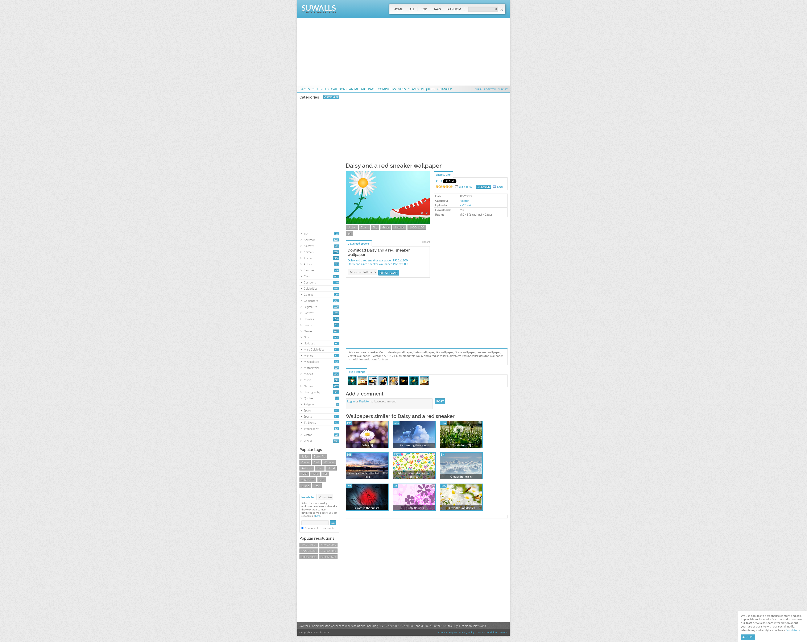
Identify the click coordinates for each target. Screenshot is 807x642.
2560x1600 (328, 551)
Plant (315, 474)
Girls (402, 89)
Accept (748, 637)
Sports (308, 416)
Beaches (309, 270)
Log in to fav (465, 186)
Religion (309, 404)
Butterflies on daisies (461, 508)
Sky (375, 227)
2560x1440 (308, 551)
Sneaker (399, 227)
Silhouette (307, 480)
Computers (387, 89)
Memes (308, 355)
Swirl (319, 468)
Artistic (308, 264)
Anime (354, 89)
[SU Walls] (319, 12)
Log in (351, 401)
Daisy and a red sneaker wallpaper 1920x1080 (377, 264)
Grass (385, 227)
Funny (308, 325)
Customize (331, 97)
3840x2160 (328, 557)
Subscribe (310, 528)
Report (426, 241)
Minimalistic (311, 361)
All (411, 9)
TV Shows (310, 422)
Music (307, 380)
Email (500, 186)
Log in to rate (444, 186)
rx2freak (465, 205)
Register (490, 89)
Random (454, 9)
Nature (308, 386)
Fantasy (309, 313)
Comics (308, 294)
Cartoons (339, 89)
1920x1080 (308, 545)
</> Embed (483, 186)
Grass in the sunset (367, 508)
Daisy (364, 227)
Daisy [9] (367, 445)
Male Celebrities (314, 349)
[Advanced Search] (501, 9)
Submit (503, 89)
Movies (413, 89)
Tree (317, 486)
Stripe (305, 456)
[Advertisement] (403, 51)
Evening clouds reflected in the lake (367, 474)
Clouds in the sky (461, 476)
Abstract (368, 89)
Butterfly (319, 456)
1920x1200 (328, 545)
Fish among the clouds (414, 445)
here (317, 515)
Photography (312, 392)
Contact (442, 632)
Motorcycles (311, 367)
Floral (331, 468)
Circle (305, 462)
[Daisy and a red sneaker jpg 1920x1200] (388, 222)
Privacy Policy (466, 632)
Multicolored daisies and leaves (414, 474)
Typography (311, 428)
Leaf (304, 474)
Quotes (308, 398)
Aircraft (309, 246)
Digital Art (310, 306)
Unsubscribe (328, 528)
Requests (428, 89)
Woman (329, 462)
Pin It (439, 181)
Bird (316, 462)
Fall (325, 474)
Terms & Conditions (487, 632)
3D (306, 233)
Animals (309, 252)
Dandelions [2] (461, 445)
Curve (305, 486)
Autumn (306, 468)
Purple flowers (414, 508)
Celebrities (320, 89)
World (308, 441)
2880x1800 (308, 557)
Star (321, 480)
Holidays (309, 343)
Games (304, 89)
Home (398, 9)
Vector (308, 434)
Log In (478, 89)
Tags (437, 9)
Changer (444, 89)
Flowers (309, 319)
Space (307, 410)
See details (793, 630)
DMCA (504, 632)
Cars (307, 276)
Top (424, 9)
